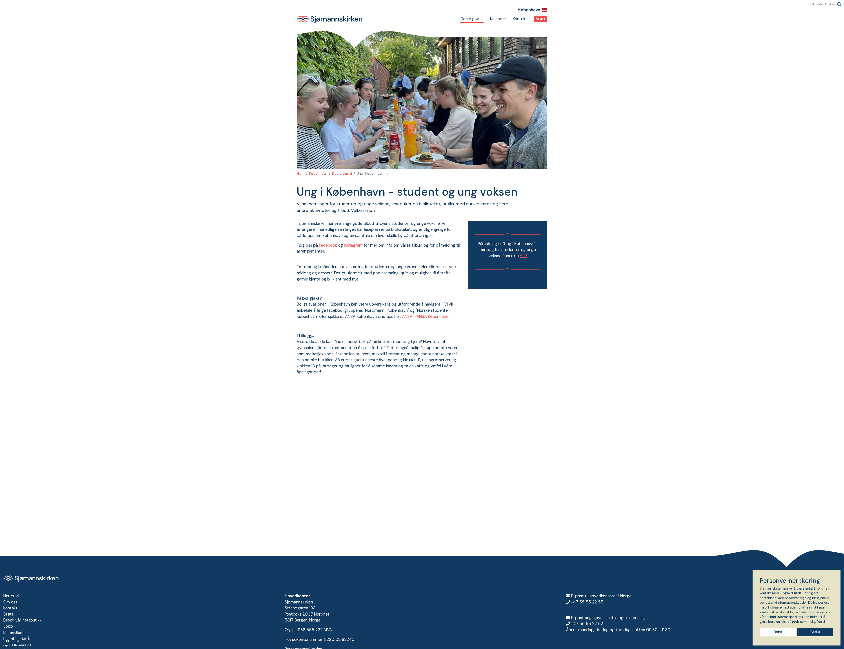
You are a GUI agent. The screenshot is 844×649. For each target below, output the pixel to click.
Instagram (353, 245)
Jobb (8, 626)
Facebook (328, 245)
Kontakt (520, 19)
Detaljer (823, 622)
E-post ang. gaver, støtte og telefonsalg (608, 617)
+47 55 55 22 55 (587, 602)
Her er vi (11, 596)
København (318, 173)
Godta (815, 632)
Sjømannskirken (330, 19)
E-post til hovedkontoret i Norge (601, 596)
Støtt (540, 19)
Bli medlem (13, 632)
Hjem (300, 173)
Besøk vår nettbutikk (22, 620)
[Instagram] (18, 641)
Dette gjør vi (472, 19)
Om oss (10, 602)
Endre (777, 632)
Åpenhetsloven (17, 644)
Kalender (498, 19)
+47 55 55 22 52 (587, 623)
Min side (817, 4)
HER (523, 255)
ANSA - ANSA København (425, 316)
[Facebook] (8, 641)
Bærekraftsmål (17, 638)
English (830, 4)
